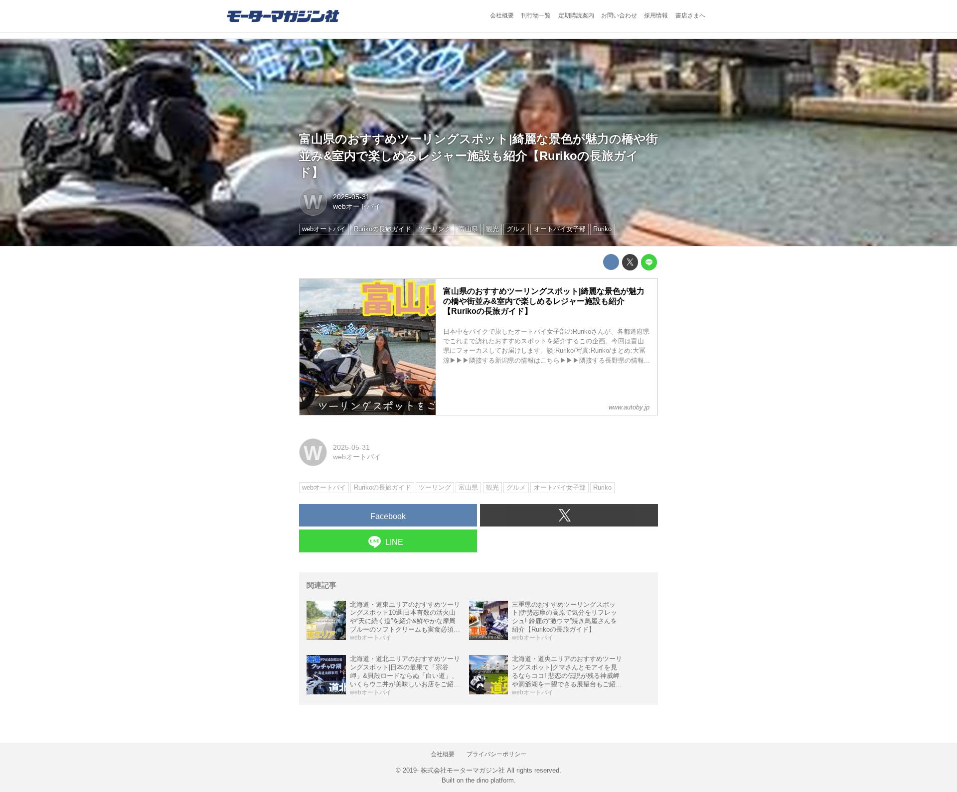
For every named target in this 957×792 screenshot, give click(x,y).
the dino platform (490, 780)
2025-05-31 (351, 197)
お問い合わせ (619, 15)
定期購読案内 (576, 15)
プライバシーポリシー (496, 754)
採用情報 (656, 15)
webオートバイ (357, 206)
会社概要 (502, 15)
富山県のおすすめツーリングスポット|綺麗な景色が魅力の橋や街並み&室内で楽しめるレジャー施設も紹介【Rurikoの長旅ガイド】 (478, 155)
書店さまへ (690, 15)
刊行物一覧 (536, 15)
